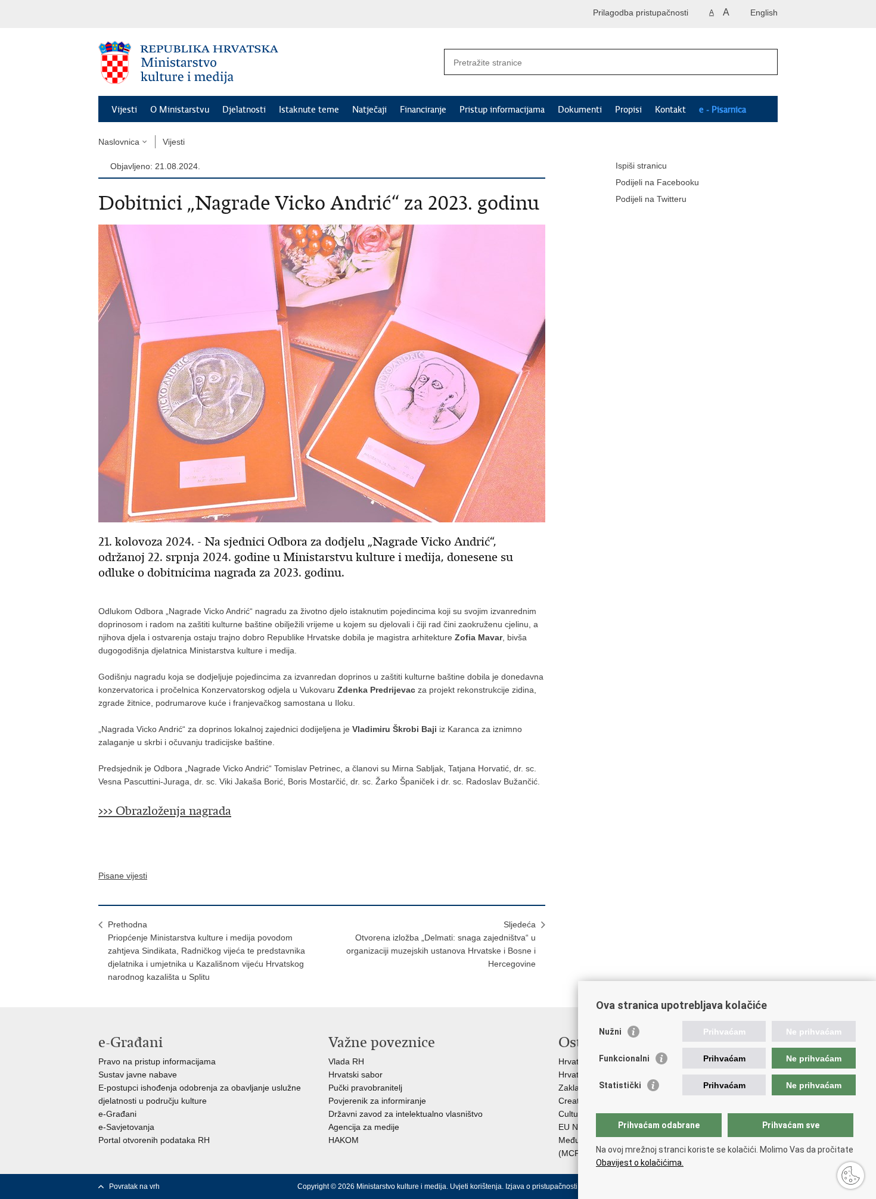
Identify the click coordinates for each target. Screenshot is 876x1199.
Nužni (610, 1031)
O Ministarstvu (179, 109)
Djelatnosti (244, 109)
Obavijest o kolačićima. (640, 1162)
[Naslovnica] (268, 62)
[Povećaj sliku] (321, 373)
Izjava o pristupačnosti (541, 1186)
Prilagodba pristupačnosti (640, 12)
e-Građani (117, 1114)
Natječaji (369, 109)
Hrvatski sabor (355, 1074)
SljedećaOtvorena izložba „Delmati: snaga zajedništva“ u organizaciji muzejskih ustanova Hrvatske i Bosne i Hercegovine (441, 944)
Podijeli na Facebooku (657, 182)
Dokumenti (580, 109)
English (764, 12)
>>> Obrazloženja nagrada (164, 811)
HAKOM (343, 1140)
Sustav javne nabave (137, 1074)
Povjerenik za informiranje (377, 1100)
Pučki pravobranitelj (365, 1087)
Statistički (620, 1085)
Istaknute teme (309, 109)
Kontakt (670, 109)
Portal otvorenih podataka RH (154, 1140)
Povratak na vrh (134, 1186)
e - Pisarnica (722, 109)
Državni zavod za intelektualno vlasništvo (405, 1114)
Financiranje (423, 109)
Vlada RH (346, 1061)
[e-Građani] (149, 14)
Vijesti (124, 109)
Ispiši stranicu (641, 165)
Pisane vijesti (122, 875)
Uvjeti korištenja (476, 1186)
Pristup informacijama (502, 109)
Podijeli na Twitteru (651, 199)
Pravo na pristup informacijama (157, 1061)
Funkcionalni (624, 1058)
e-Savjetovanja (126, 1127)
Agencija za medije (363, 1127)
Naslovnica (118, 142)
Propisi (628, 109)
